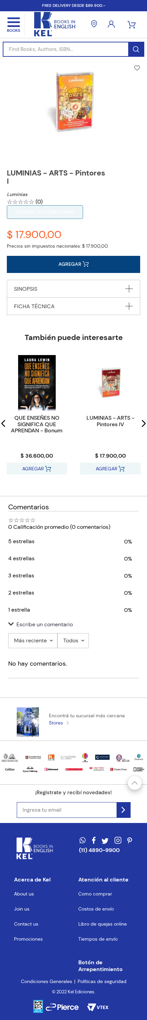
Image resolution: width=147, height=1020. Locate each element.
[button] (3, 423)
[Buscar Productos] (136, 49)
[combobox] (73, 49)
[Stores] (94, 25)
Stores (56, 723)
